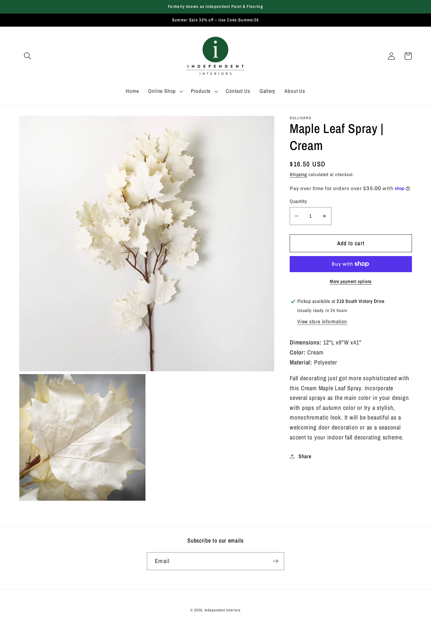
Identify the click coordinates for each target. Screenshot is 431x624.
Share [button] (304, 456)
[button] (27, 56)
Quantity (298, 201)
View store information (322, 321)
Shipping (298, 174)
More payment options (351, 281)
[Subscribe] (275, 561)
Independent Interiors (223, 610)
